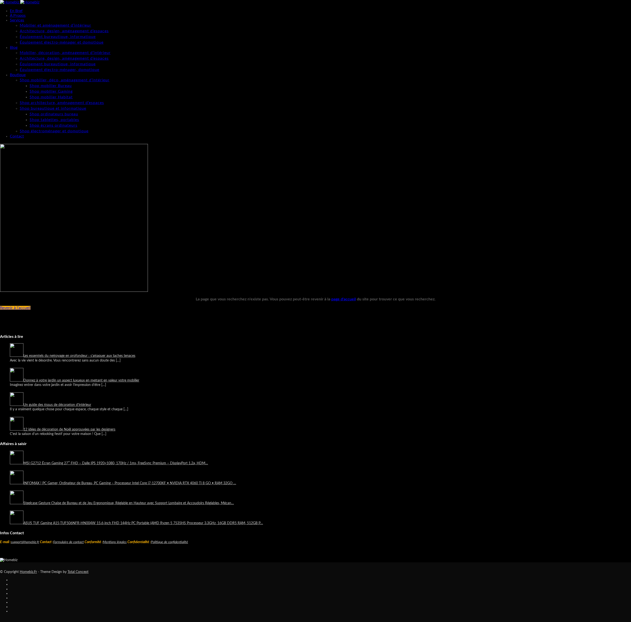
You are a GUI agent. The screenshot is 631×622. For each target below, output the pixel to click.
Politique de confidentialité (169, 542)
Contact (17, 136)
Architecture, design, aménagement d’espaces (64, 31)
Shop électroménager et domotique (54, 131)
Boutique (18, 75)
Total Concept (78, 572)
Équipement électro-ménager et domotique (62, 42)
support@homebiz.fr (25, 542)
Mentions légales (115, 542)
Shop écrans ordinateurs (53, 125)
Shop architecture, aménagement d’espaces (62, 103)
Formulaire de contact (68, 542)
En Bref (16, 11)
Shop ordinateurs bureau (54, 114)
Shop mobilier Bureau (51, 86)
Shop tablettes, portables (54, 120)
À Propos (18, 15)
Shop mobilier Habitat (51, 97)
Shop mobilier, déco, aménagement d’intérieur (64, 80)
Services (17, 20)
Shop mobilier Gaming (51, 91)
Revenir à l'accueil (15, 308)
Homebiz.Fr (28, 572)
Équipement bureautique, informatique (58, 37)
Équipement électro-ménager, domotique (59, 70)
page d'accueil (343, 299)
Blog (14, 48)
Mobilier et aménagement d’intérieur (55, 25)
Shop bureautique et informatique (53, 108)
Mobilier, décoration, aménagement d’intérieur (65, 53)
